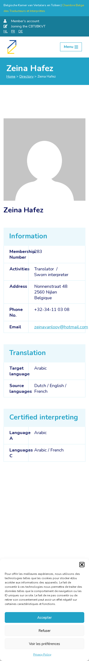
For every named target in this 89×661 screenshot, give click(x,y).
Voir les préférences (44, 643)
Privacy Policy (42, 654)
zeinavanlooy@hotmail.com (61, 327)
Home (10, 76)
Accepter (44, 617)
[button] (82, 564)
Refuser (44, 630)
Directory (26, 76)
